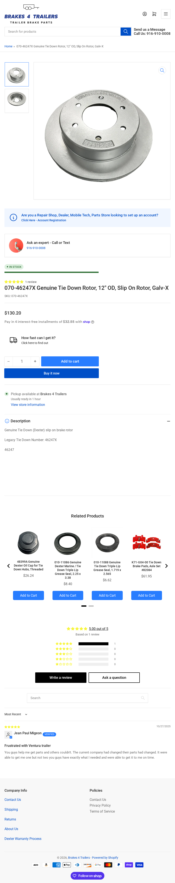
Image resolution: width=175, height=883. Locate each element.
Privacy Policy (100, 805)
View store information (28, 405)
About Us (11, 829)
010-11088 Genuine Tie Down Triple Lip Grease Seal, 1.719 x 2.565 (107, 568)
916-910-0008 (36, 248)
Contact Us (12, 800)
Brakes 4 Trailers (79, 857)
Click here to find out (34, 343)
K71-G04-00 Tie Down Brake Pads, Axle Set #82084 (146, 566)
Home (8, 46)
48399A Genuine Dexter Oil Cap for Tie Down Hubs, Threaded (28, 565)
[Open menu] (166, 14)
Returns (10, 819)
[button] (14, 282)
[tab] (83, 606)
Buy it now (52, 373)
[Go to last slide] (8, 566)
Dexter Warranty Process (22, 839)
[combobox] (68, 31)
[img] (12, 727)
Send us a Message (149, 30)
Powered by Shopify (105, 857)
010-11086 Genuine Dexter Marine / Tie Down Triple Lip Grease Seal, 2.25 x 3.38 (67, 570)
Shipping (11, 809)
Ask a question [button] (114, 678)
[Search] (126, 31)
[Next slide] (166, 566)
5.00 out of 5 (98, 629)
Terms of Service (102, 811)
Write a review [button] (61, 678)
